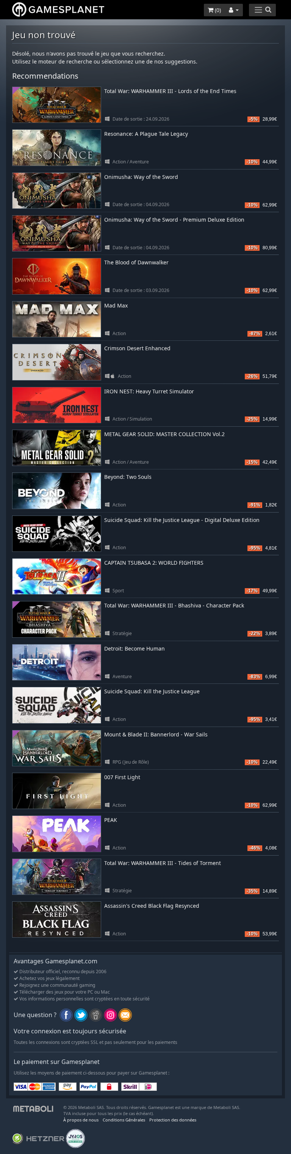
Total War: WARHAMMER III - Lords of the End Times (170, 91)
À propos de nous (81, 1120)
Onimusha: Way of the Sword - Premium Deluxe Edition (174, 219)
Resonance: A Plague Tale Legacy (146, 133)
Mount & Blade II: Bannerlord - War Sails (156, 734)
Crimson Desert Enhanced (137, 348)
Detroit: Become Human (134, 648)
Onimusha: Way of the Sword (141, 176)
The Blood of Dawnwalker (136, 262)
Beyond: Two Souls (128, 476)
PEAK (110, 819)
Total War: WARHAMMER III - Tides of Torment (162, 863)
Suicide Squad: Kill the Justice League (152, 691)
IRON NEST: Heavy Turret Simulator (149, 391)
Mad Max (116, 305)
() (217, 10)
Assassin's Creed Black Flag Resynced (151, 905)
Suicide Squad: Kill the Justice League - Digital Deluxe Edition (182, 519)
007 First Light (122, 777)
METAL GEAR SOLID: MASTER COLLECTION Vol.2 (164, 434)
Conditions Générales (124, 1120)
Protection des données (172, 1120)
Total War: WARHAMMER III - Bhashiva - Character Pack (174, 605)
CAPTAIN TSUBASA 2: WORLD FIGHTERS (153, 562)
